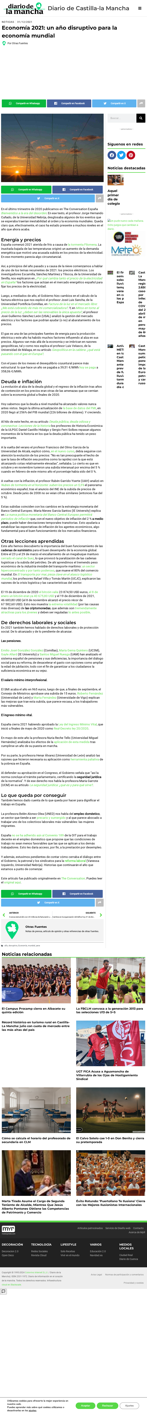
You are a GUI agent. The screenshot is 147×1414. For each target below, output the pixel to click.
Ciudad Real (126, 1255)
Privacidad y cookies (134, 1283)
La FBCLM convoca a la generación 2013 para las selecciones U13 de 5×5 (109, 1010)
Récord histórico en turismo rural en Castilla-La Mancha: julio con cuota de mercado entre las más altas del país (36, 1026)
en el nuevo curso (62, 451)
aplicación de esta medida (71, 742)
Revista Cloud (38, 1255)
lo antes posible (79, 612)
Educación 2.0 (98, 1251)
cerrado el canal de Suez (17, 558)
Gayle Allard (9, 654)
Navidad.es (96, 1255)
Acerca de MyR (137, 1232)
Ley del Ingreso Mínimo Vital (77, 724)
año (6, 945)
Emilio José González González (22, 650)
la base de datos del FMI (79, 408)
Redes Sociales (39, 1251)
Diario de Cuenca (128, 1259)
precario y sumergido (51, 817)
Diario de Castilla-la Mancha (88, 8)
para (38, 945)
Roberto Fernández (90, 693)
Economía (22, 945)
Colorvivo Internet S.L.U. (36, 1272)
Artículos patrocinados (90, 1228)
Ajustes (129, 1405)
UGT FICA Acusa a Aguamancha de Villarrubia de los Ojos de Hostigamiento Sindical (107, 1075)
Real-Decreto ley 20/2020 (71, 728)
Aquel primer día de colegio (114, 197)
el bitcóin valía (48, 592)
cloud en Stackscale (11, 1284)
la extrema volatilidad (63, 604)
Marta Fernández (45, 697)
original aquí (12, 882)
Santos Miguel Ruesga (55, 654)
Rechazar (107, 1405)
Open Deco (8, 1255)
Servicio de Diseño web (118, 1228)
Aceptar (85, 1405)
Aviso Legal (96, 1274)
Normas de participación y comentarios (124, 1274)
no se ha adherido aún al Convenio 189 (38, 835)
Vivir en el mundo (70, 1255)
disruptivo (13, 945)
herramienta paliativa (85, 759)
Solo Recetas (68, 1251)
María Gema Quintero (73, 650)
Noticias (8, 21)
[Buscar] (140, 118)
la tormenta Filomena (82, 244)
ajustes (32, 1410)
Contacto (138, 1228)
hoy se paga (87, 367)
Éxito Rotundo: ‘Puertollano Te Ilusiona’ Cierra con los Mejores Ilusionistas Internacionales (110, 1203)
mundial (31, 945)
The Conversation (73, 878)
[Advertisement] (73, 72)
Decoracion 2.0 (10, 1251)
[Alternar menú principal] (140, 8)
